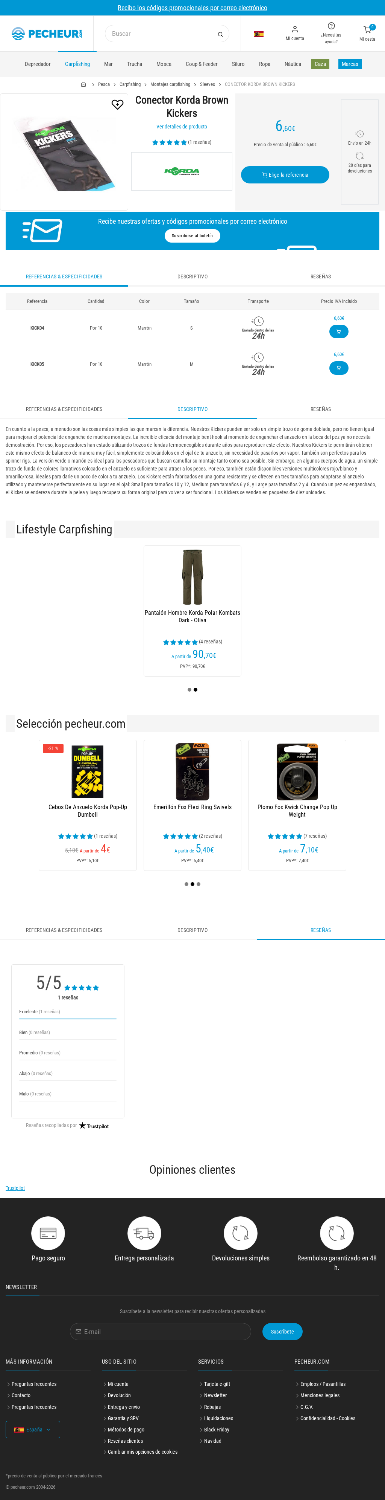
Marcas (350, 64)
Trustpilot (15, 1188)
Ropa (264, 64)
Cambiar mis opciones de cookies (142, 1452)
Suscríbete (282, 1332)
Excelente (39, 1011)
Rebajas (212, 1407)
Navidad (212, 1441)
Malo (35, 1094)
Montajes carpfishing (170, 84)
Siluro (238, 64)
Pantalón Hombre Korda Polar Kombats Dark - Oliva (192, 616)
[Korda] (181, 171)
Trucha (134, 64)
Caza (320, 64)
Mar (108, 64)
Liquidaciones (218, 1418)
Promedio (40, 1052)
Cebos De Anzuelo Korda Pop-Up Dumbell (88, 810)
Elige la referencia (287, 175)
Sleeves (207, 84)
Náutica (293, 64)
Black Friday (216, 1430)
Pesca (104, 84)
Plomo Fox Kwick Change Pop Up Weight (297, 810)
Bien (34, 1032)
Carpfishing (77, 64)
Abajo (36, 1073)
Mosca (163, 64)
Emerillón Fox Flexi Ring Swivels (192, 807)
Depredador (38, 64)
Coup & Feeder (202, 64)
